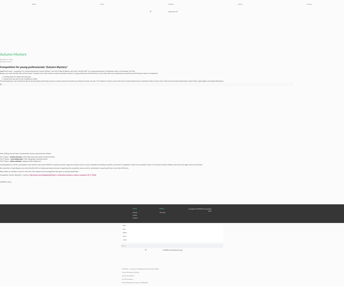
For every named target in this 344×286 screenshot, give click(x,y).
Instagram (135, 218)
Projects (171, 4)
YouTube (135, 215)
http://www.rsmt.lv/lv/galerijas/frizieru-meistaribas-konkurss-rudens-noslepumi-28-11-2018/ (63, 175)
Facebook (135, 212)
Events (240, 4)
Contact (309, 4)
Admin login (162, 212)
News (102, 4)
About (34, 4)
